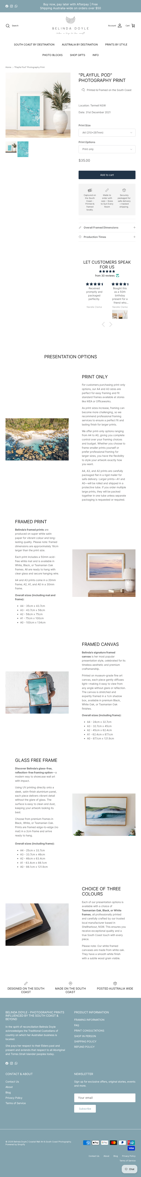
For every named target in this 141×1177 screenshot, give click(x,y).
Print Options (87, 142)
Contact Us (12, 1081)
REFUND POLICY (84, 1046)
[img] (107, 271)
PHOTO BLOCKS (52, 55)
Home (8, 67)
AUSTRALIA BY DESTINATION (80, 44)
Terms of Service (16, 1103)
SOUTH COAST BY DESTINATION (34, 44)
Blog (8, 1092)
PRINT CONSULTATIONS (89, 1030)
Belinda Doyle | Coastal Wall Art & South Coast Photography (42, 1141)
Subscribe (85, 1108)
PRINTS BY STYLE (116, 44)
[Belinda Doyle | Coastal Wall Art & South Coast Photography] (70, 25)
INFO (96, 55)
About (9, 1086)
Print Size (85, 125)
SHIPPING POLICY (85, 1041)
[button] (104, 324)
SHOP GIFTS (77, 55)
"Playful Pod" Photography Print (29, 67)
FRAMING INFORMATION (89, 1019)
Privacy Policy (14, 1097)
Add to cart (107, 174)
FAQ (76, 1025)
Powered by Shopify (15, 1144)
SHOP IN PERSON (85, 1036)
